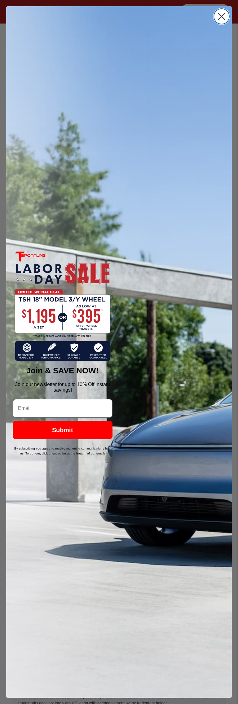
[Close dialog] (221, 16)
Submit (62, 430)
